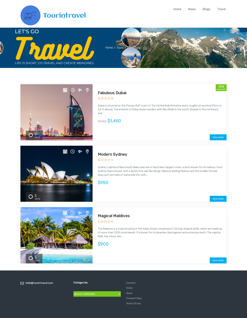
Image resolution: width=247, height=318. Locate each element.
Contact (130, 282)
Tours (119, 47)
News (192, 9)
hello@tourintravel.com (39, 283)
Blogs (206, 9)
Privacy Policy (134, 298)
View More (218, 137)
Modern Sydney (112, 154)
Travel (221, 9)
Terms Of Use (133, 303)
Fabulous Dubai (112, 92)
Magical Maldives (114, 215)
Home (177, 9)
